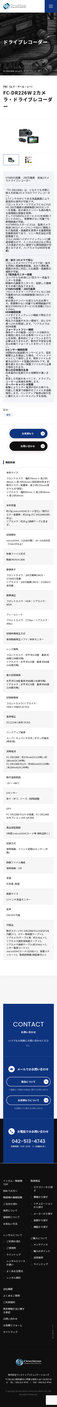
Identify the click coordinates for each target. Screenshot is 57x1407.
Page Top (52, 1334)
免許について (10, 1210)
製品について (28, 1081)
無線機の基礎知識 (12, 1197)
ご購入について (39, 1238)
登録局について (11, 1217)
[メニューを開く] (51, 6)
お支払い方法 (10, 1223)
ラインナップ (13, 1254)
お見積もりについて (28, 1100)
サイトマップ (10, 1332)
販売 (8, 414)
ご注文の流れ (10, 1203)
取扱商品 (35, 1180)
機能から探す (41, 1226)
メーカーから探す (43, 1213)
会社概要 (8, 1289)
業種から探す (41, 1197)
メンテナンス (41, 1244)
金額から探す (41, 1220)
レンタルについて (12, 1235)
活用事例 (38, 1257)
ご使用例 (11, 1248)
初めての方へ (10, 1190)
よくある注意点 (14, 1271)
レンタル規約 (13, 1277)
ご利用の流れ (13, 1241)
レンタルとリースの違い (15, 1262)
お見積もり (28, 433)
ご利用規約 (9, 1302)
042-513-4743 (28, 1141)
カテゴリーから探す (43, 1188)
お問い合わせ (28, 446)
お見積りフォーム (12, 1325)
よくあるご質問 (11, 1295)
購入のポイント (42, 1251)
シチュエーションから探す (43, 1205)
